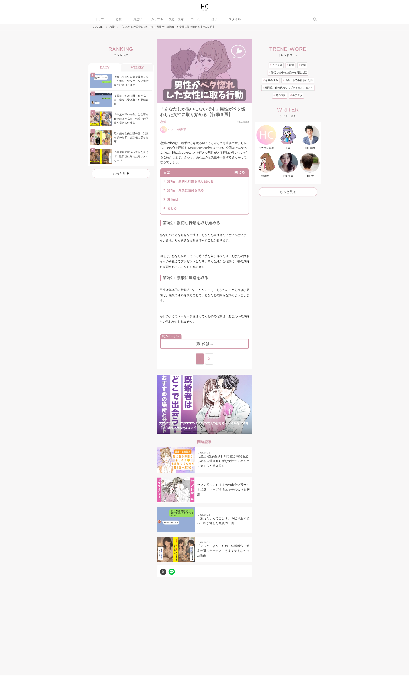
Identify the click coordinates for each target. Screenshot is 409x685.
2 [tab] (187, 431)
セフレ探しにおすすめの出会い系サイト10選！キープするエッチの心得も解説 (223, 489)
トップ (99, 19)
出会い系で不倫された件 (298, 80)
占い (214, 19)
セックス (276, 64)
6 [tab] (221, 431)
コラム (195, 19)
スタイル (235, 19)
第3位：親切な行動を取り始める (190, 181)
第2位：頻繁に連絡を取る (185, 190)
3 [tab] (196, 431)
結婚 (302, 64)
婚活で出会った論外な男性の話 (288, 72)
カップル (157, 19)
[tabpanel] (204, 404)
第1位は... (174, 199)
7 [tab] (230, 431)
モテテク (296, 95)
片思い (137, 19)
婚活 (290, 64)
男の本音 (280, 95)
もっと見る (121, 173)
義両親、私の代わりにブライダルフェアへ (288, 87)
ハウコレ (98, 27)
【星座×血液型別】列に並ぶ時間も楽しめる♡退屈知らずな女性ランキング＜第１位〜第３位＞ (223, 461)
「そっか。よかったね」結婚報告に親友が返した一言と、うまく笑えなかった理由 (223, 550)
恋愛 (119, 19)
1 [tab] (179, 431)
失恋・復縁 (176, 19)
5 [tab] (213, 431)
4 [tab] (204, 431)
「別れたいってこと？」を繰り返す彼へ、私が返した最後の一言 (223, 521)
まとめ (172, 208)
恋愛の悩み (270, 80)
